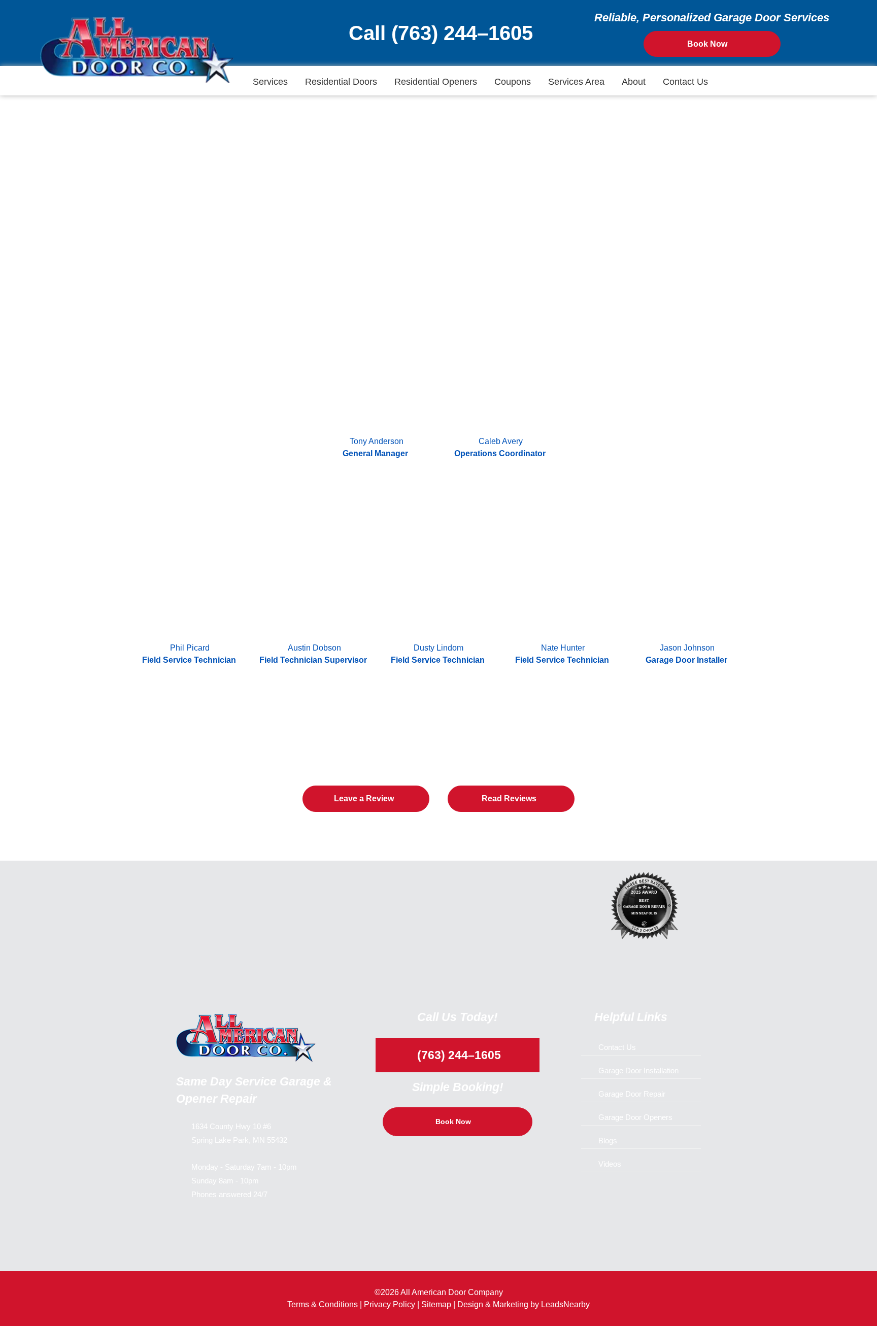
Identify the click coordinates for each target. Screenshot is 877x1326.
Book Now (707, 44)
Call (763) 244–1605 (438, 33)
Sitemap (436, 1304)
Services (270, 82)
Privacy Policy (389, 1304)
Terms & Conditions (322, 1304)
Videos (609, 1164)
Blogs (607, 1140)
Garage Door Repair (631, 1094)
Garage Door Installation (638, 1070)
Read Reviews (509, 798)
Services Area (576, 82)
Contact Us (685, 82)
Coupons (512, 82)
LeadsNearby (565, 1304)
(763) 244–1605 (457, 1055)
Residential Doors (341, 82)
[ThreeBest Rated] (647, 907)
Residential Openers (435, 82)
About (634, 82)
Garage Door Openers (635, 1117)
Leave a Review (364, 798)
